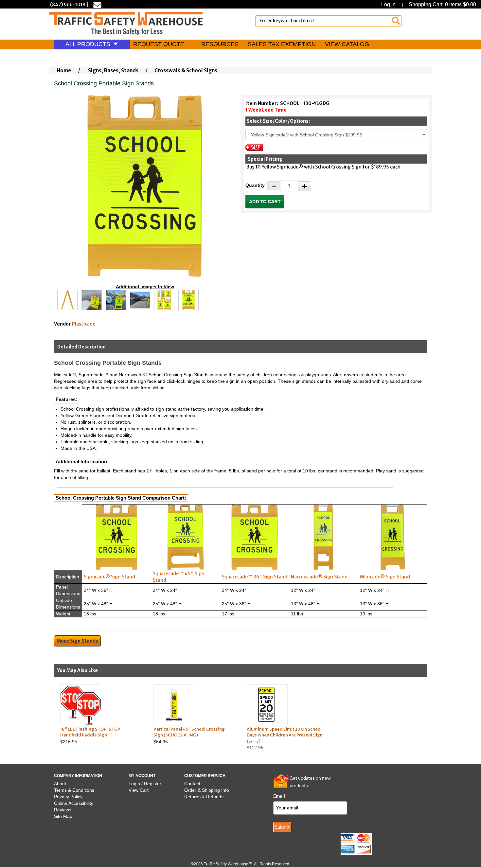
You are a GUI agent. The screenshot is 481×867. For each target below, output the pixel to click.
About (60, 783)
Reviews (62, 809)
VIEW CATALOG (347, 44)
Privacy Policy (68, 796)
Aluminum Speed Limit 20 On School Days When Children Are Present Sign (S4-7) (285, 735)
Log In (389, 4)
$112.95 (285, 738)
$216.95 (90, 735)
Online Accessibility (73, 803)
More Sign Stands (77, 641)
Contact (192, 783)
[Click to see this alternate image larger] (67, 300)
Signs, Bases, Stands (113, 70)
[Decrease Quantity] (273, 185)
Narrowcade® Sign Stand (319, 577)
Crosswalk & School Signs (185, 70)
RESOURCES (220, 44)
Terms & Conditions (74, 790)
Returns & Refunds (203, 796)
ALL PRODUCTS (88, 44)
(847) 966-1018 (67, 5)
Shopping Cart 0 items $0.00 (441, 4)
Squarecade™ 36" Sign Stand (254, 577)
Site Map (63, 816)
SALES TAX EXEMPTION (282, 44)
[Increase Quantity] (304, 185)
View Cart (139, 790)
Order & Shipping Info (206, 790)
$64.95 (189, 735)
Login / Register (145, 783)
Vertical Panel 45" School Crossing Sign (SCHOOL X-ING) (189, 732)
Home (64, 70)
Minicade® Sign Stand (385, 577)
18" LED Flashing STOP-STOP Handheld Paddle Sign (90, 732)
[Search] (396, 20)
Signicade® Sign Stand (109, 577)
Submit (282, 827)
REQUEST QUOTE (158, 44)
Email (280, 796)
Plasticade (83, 324)
